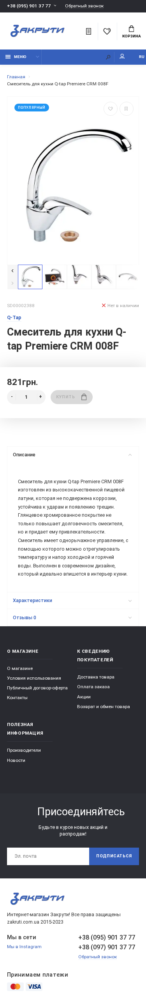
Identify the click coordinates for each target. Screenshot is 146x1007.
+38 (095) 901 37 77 (29, 6)
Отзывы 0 (24, 617)
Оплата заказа (93, 686)
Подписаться (114, 856)
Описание (24, 455)
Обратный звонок (84, 6)
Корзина (131, 36)
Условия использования (34, 678)
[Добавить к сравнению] (127, 109)
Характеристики (32, 600)
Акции (84, 697)
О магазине (20, 668)
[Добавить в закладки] (111, 109)
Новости (16, 760)
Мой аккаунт (122, 57)
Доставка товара (95, 677)
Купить (65, 396)
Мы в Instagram (24, 946)
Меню (20, 57)
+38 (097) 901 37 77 (106, 947)
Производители (24, 750)
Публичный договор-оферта (37, 688)
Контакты (17, 697)
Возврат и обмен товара (103, 706)
